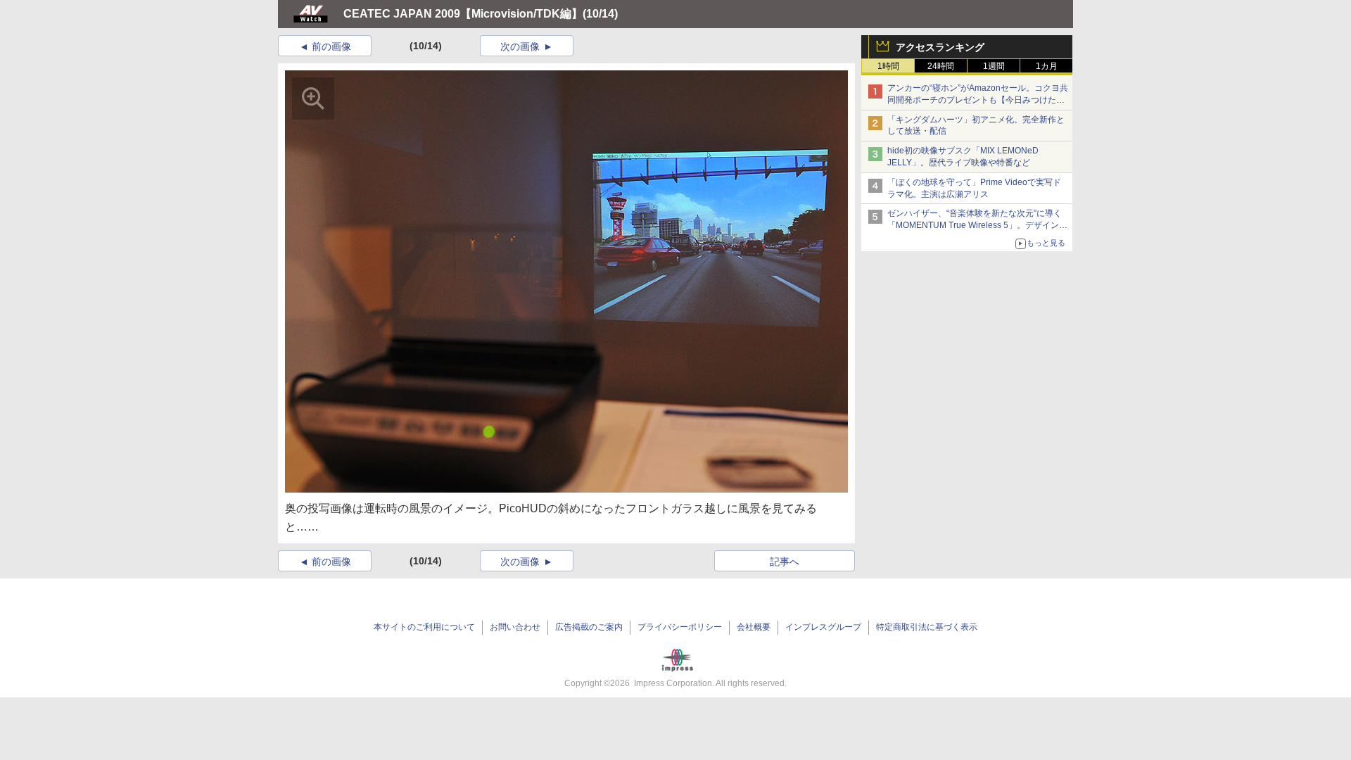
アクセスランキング (940, 47)
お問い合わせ (515, 627)
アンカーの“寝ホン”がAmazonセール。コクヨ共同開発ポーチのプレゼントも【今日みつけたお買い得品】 (977, 100)
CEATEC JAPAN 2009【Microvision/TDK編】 (463, 14)
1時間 (888, 66)
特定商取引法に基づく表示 (926, 627)
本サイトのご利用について (424, 627)
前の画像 (331, 46)
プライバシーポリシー (680, 627)
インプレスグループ (823, 627)
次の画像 (520, 46)
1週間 (994, 66)
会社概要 (753, 627)
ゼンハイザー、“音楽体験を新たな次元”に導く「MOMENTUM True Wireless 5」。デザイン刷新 (977, 225)
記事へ (784, 561)
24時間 (940, 66)
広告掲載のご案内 (589, 627)
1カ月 (1047, 66)
